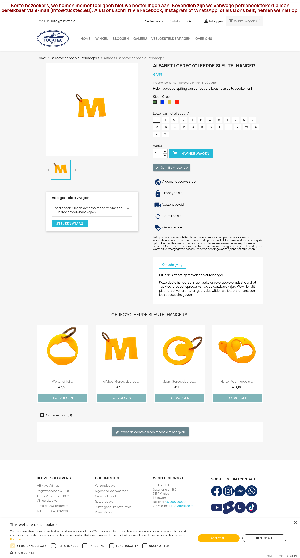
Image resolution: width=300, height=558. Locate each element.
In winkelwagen (191, 153)
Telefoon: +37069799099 (54, 511)
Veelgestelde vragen (171, 38)
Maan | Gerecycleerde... (179, 382)
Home (86, 38)
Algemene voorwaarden (111, 491)
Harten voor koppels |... (237, 382)
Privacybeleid (104, 512)
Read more (16, 539)
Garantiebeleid (105, 496)
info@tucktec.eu (64, 21)
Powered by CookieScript (282, 555)
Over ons (203, 38)
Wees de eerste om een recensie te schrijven (153, 432)
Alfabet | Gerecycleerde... (121, 382)
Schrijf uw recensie (174, 167)
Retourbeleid (104, 501)
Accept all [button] (218, 538)
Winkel (101, 38)
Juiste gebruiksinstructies (113, 507)
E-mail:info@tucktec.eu (53, 506)
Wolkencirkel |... (63, 382)
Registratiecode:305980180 (56, 491)
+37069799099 (175, 502)
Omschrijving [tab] (172, 265)
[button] (100, 553)
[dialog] (150, 538)
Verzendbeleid (105, 486)
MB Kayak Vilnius (48, 486)
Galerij (140, 38)
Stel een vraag (69, 223)
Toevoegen (63, 398)
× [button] (295, 522)
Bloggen (121, 38)
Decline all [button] (264, 538)
